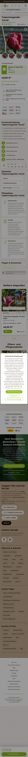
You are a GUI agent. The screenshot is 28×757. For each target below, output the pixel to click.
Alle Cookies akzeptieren (14, 391)
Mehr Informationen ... (17, 388)
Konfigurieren (14, 395)
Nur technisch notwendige (14, 399)
